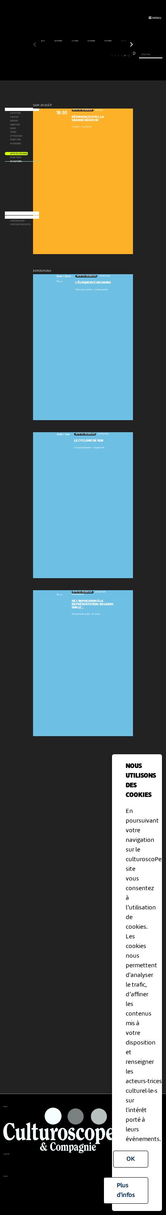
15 (80, 55)
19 (92, 55)
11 (67, 55)
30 (128, 55)
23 (105, 55)
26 (115, 55)
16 (82, 55)
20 (96, 55)
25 (112, 55)
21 (99, 55)
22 (102, 55)
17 (86, 55)
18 (89, 55)
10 (63, 55)
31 (131, 55)
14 (76, 55)
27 (118, 55)
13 (73, 55)
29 (125, 55)
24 (109, 55)
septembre (58, 41)
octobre (75, 41)
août (43, 41)
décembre (108, 41)
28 (121, 55)
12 (70, 55)
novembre (91, 41)
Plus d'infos (126, 1190)
